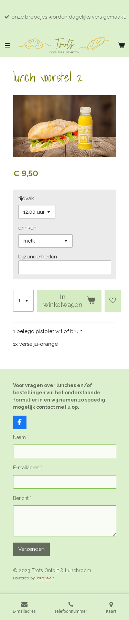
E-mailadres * (28, 467)
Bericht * (22, 498)
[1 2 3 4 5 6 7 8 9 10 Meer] (23, 301)
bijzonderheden (37, 257)
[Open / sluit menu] (7, 45)
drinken (27, 228)
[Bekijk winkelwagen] (121, 45)
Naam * (21, 437)
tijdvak (26, 198)
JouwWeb (45, 578)
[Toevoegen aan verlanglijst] (113, 301)
